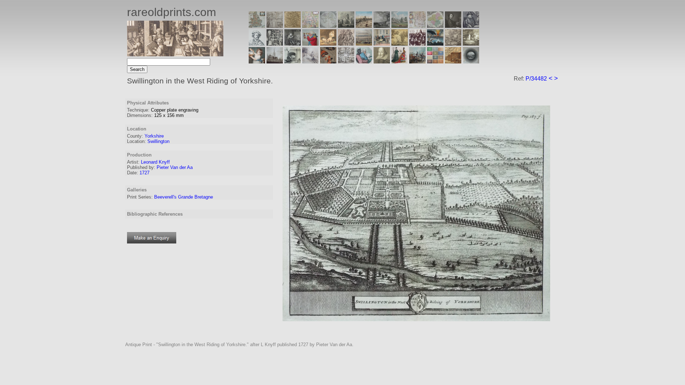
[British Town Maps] (310, 26)
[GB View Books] (435, 61)
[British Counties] (257, 26)
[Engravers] (257, 44)
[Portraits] (346, 44)
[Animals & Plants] (328, 44)
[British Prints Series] (275, 26)
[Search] (471, 61)
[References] (453, 61)
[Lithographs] (292, 61)
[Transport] (382, 44)
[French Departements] (435, 26)
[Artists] (453, 26)
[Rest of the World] (328, 26)
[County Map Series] (292, 26)
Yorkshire (154, 136)
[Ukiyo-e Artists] (328, 61)
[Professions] (364, 61)
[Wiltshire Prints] (399, 26)
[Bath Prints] (382, 26)
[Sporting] (364, 44)
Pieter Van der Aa (175, 167)
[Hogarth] (292, 44)
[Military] (417, 61)
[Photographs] (417, 44)
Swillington (158, 141)
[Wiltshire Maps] (417, 26)
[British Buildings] (346, 26)
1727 (144, 172)
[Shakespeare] (382, 61)
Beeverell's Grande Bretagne (183, 197)
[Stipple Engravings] (257, 61)
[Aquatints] (275, 61)
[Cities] (364, 26)
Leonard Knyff (155, 162)
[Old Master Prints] (453, 44)
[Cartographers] (471, 26)
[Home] (175, 54)
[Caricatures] (310, 44)
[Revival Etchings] (310, 61)
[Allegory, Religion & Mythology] (346, 61)
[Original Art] (399, 44)
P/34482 (536, 79)
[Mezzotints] (471, 44)
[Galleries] (435, 44)
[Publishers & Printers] (275, 44)
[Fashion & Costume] (399, 61)
